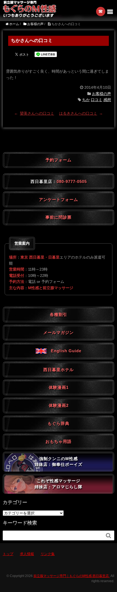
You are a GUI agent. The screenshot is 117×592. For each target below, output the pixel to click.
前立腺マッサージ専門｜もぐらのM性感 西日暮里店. (71, 576)
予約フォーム (58, 160)
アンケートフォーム (58, 199)
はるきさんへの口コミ (78, 113)
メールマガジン (58, 332)
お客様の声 (101, 93)
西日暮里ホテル (58, 369)
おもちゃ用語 (58, 441)
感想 (107, 99)
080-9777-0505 (72, 181)
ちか (86, 99)
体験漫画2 (59, 405)
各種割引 (58, 314)
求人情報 (27, 554)
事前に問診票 (58, 217)
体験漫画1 (59, 387)
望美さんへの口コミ (37, 113)
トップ (8, 554)
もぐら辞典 (58, 423)
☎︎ (100, 11)
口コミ (96, 99)
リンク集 (48, 554)
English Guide (64, 350)
